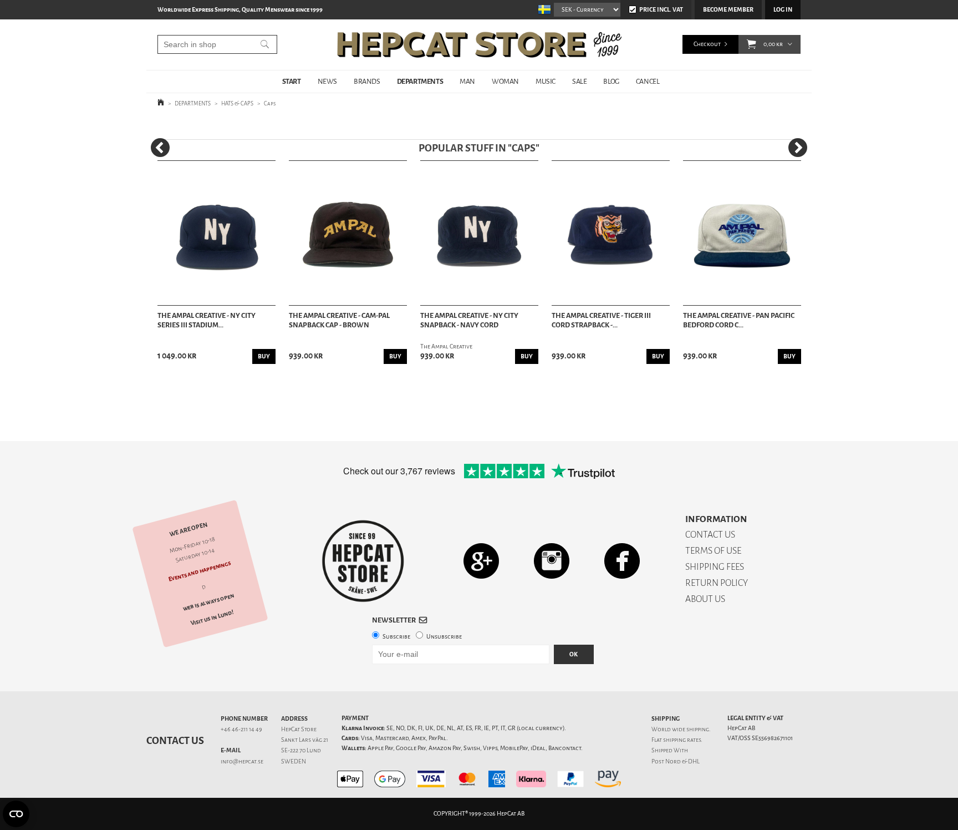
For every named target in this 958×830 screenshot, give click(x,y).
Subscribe (396, 636)
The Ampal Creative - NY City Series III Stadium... (206, 320)
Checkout (707, 44)
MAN (467, 81)
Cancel (648, 81)
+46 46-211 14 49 (241, 729)
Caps (270, 103)
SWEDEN (293, 761)
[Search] (265, 44)
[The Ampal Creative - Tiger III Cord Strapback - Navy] (611, 233)
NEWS (327, 81)
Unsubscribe (444, 636)
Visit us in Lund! (212, 617)
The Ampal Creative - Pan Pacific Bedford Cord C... (738, 320)
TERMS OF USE (713, 550)
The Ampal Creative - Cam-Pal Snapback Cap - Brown (339, 320)
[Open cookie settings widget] (16, 814)
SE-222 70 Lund (301, 750)
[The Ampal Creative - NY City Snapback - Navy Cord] (479, 233)
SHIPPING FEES (714, 567)
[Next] (797, 147)
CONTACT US (710, 534)
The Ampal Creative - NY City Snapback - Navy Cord (469, 320)
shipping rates (682, 740)
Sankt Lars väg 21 (304, 740)
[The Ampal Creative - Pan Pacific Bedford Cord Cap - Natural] (742, 233)
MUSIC (546, 81)
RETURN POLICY (716, 583)
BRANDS (367, 81)
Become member (728, 10)
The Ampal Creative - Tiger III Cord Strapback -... (601, 320)
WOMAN (505, 81)
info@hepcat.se (242, 761)
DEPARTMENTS (420, 81)
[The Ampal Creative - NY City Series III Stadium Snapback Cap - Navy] (216, 233)
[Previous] (160, 147)
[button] (751, 44)
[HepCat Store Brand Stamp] (363, 561)
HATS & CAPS (237, 103)
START (291, 81)
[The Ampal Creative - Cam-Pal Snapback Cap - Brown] (348, 233)
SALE (579, 81)
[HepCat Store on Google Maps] (481, 560)
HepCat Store (299, 729)
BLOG (611, 81)
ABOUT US (705, 599)
